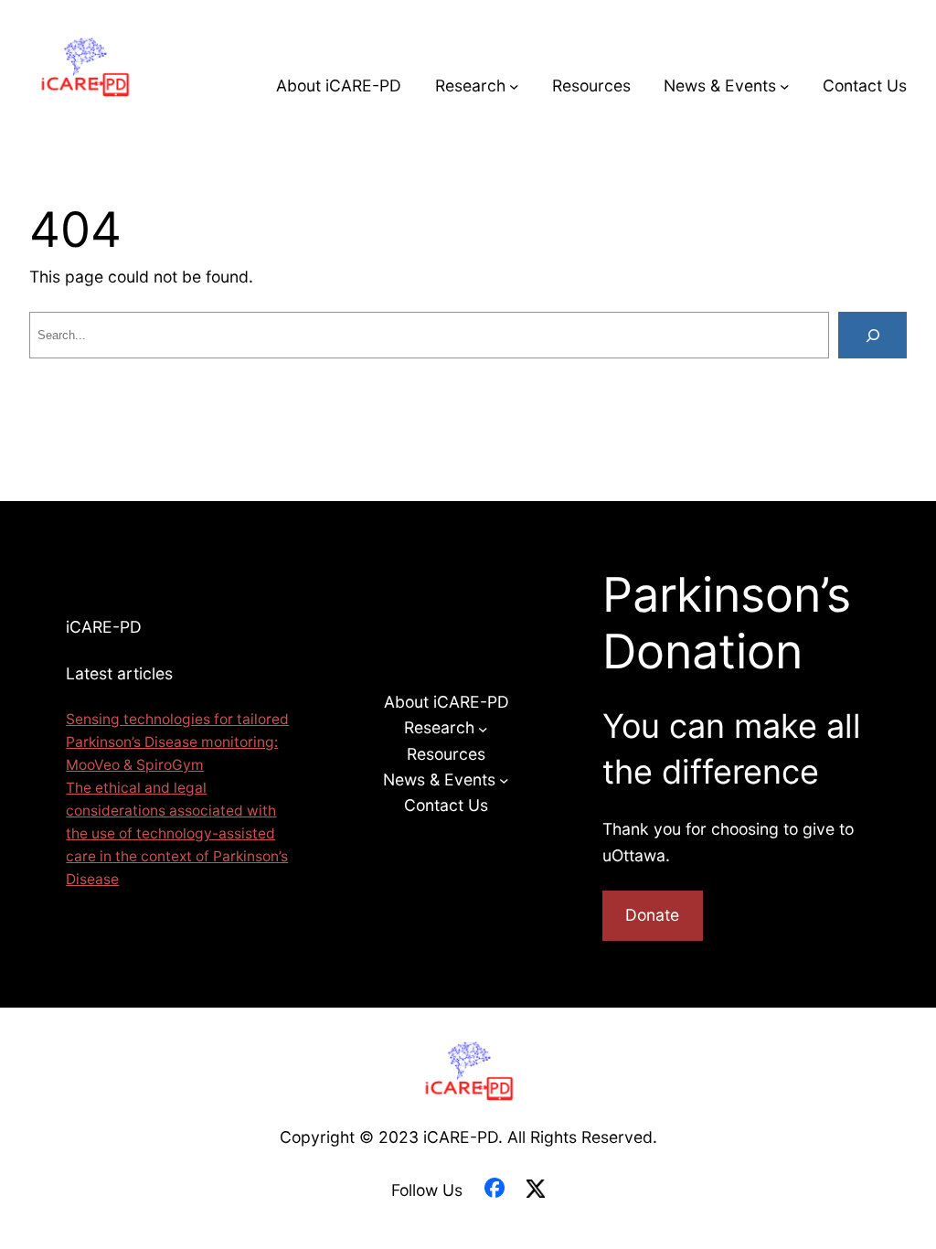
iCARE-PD (104, 626)
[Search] (872, 335)
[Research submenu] (514, 86)
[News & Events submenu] (785, 86)
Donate (652, 914)
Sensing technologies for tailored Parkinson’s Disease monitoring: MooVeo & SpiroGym (177, 742)
